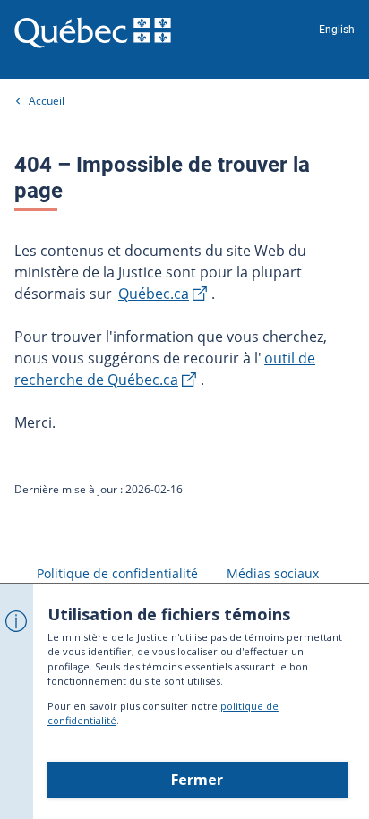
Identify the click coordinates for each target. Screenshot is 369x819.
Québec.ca (153, 293)
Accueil (46, 100)
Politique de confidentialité (117, 573)
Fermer (197, 779)
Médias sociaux (273, 573)
